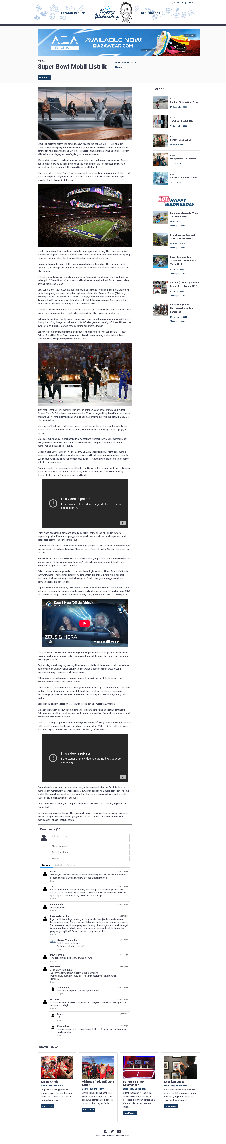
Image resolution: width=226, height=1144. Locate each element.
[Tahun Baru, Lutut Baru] (160, 121)
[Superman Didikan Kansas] (160, 178)
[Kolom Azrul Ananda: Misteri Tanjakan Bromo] (160, 217)
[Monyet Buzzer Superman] (160, 159)
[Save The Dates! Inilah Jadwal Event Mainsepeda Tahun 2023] (160, 261)
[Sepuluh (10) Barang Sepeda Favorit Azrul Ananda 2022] (160, 287)
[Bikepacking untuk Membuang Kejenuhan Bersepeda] (160, 309)
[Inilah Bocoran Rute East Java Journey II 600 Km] (160, 239)
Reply (53, 881)
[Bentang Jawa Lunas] (160, 140)
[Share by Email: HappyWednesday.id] (119, 1131)
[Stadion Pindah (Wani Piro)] (160, 102)
